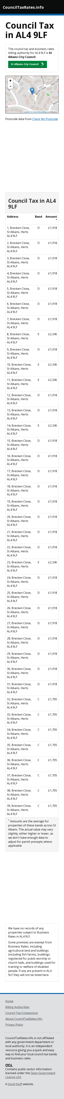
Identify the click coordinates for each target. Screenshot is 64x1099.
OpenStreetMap (40, 111)
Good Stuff (15, 1084)
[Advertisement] (32, 156)
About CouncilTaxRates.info (23, 1019)
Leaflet (27, 111)
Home (9, 1001)
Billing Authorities (17, 1007)
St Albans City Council (25, 64)
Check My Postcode (45, 119)
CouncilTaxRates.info (23, 7)
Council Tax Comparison (21, 1013)
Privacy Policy (14, 1025)
